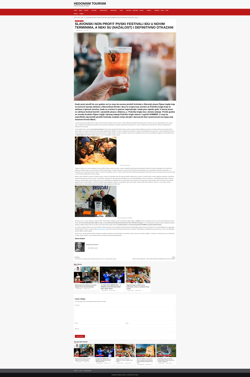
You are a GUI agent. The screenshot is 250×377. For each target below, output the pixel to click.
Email (127, 323)
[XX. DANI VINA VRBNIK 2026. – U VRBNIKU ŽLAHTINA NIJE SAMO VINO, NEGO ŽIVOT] (112, 275)
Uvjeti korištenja (87, 370)
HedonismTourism (79, 30)
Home (75, 10)
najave (80, 10)
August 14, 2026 (112, 290)
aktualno (77, 20)
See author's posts (92, 248)
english (81, 13)
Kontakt (76, 370)
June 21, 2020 (86, 30)
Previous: (95, 258)
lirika (167, 10)
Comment (77, 305)
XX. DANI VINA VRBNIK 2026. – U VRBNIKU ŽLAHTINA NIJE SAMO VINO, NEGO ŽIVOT (111, 286)
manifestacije (103, 10)
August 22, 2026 (86, 288)
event (121, 10)
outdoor (149, 10)
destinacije (113, 10)
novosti (86, 10)
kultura (76, 13)
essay (162, 10)
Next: (154, 258)
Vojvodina (170, 355)
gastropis (135, 10)
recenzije (93, 10)
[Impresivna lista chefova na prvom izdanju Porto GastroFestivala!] (86, 275)
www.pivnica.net (101, 229)
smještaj (156, 10)
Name (76, 323)
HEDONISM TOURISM (90, 3)
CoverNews (129, 374)
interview (128, 10)
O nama (80, 370)
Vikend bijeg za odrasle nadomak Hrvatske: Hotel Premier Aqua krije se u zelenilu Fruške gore (165, 360)
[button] (175, 12)
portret (141, 10)
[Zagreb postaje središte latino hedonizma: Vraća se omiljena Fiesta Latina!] (138, 275)
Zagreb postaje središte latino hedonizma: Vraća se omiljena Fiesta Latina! (137, 286)
